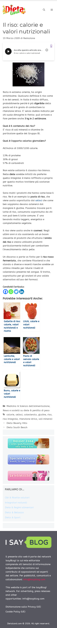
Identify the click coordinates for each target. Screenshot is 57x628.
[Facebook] (5, 291)
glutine (42, 414)
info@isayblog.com (34, 579)
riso (49, 414)
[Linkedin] (21, 291)
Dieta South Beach (17, 427)
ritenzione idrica (28, 418)
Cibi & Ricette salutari (17, 497)
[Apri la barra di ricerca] (44, 9)
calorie (10, 414)
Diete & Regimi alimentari (19, 507)
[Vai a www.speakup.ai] (51, 46)
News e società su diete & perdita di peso (26, 410)
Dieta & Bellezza (14, 512)
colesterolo (30, 414)
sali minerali (45, 418)
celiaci (38, 200)
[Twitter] (16, 291)
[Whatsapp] (10, 291)
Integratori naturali (16, 502)
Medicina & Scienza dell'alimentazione (28, 406)
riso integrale (10, 418)
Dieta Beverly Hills (17, 423)
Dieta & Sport (12, 517)
